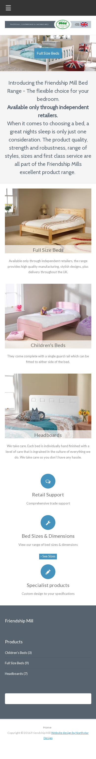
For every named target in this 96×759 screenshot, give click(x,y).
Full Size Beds (48, 250)
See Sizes (48, 556)
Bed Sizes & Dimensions (48, 536)
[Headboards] (48, 406)
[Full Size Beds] (48, 221)
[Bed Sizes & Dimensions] (48, 522)
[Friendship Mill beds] (48, 28)
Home (47, 727)
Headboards (48, 435)
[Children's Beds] (48, 316)
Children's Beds (48, 345)
